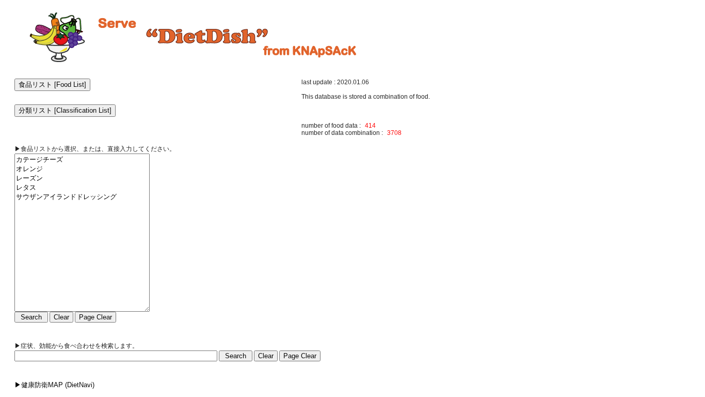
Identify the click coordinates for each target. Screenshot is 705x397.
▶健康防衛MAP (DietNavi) (54, 385)
